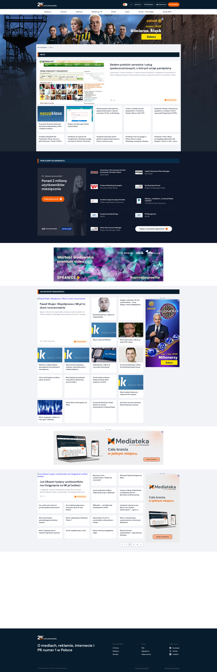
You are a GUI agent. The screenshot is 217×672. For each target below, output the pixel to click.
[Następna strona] (141, 544)
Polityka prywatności (142, 668)
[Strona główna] (47, 5)
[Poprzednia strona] (122, 544)
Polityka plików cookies (172, 668)
